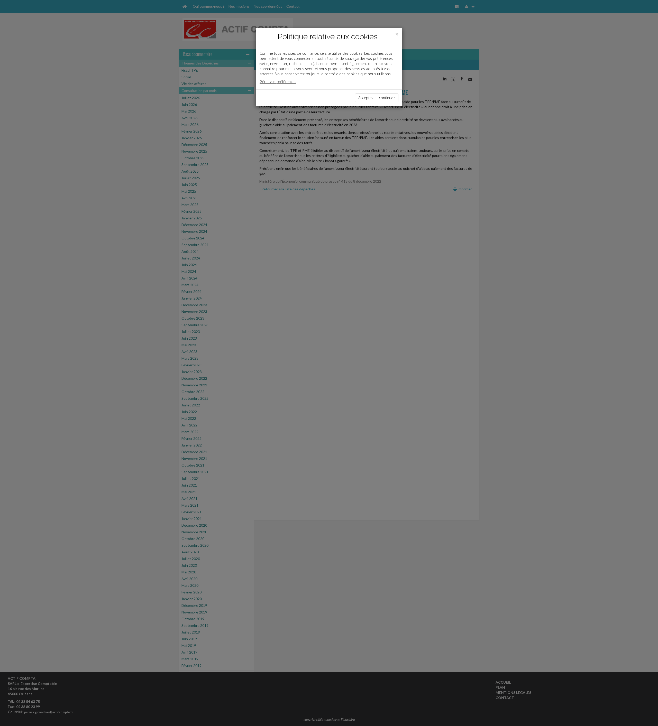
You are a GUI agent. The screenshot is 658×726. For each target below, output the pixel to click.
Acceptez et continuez (376, 97)
